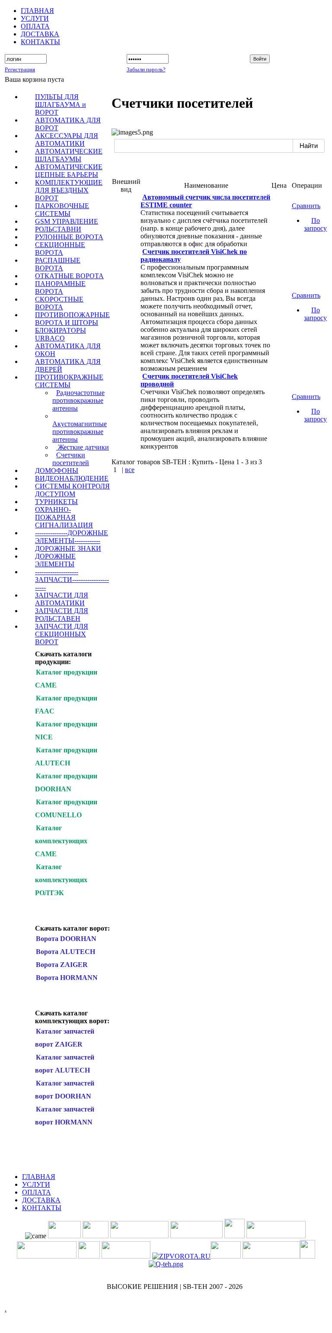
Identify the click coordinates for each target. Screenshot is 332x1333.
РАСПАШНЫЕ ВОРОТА (57, 264)
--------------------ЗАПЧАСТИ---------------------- (72, 579)
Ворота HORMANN (67, 977)
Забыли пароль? (146, 69)
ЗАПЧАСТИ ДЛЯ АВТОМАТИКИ (61, 599)
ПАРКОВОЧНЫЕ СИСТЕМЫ (62, 209)
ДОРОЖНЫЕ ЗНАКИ (68, 548)
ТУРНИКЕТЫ (56, 501)
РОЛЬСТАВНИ (58, 229)
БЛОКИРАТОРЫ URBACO (60, 334)
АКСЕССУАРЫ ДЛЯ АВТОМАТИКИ (66, 139)
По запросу (315, 224)
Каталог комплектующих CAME (61, 841)
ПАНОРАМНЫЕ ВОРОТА (60, 287)
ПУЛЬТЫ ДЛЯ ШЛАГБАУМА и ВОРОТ (60, 104)
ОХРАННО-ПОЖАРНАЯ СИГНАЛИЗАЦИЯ (64, 517)
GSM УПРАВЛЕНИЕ (66, 221)
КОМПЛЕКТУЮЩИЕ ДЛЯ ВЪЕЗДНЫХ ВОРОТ (68, 190)
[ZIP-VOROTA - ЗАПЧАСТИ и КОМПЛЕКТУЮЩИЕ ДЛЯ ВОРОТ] (181, 1256)
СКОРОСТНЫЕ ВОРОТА (59, 303)
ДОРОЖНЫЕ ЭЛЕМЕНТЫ (55, 560)
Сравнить (306, 205)
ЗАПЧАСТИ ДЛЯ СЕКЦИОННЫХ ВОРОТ (61, 634)
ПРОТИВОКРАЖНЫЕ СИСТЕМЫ (69, 381)
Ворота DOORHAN (66, 938)
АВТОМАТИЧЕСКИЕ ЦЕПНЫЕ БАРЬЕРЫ (68, 170)
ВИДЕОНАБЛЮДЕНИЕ (72, 478)
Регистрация (20, 69)
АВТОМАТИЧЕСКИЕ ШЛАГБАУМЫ (68, 155)
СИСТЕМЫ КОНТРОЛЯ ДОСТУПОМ (72, 490)
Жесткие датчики (82, 447)
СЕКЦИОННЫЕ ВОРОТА (60, 248)
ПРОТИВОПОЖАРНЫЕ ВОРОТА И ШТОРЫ (72, 318)
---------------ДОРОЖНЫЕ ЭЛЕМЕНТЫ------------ (71, 536)
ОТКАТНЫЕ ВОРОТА (69, 275)
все (129, 469)
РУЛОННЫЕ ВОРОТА (69, 237)
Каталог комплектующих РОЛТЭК (61, 879)
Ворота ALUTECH (65, 951)
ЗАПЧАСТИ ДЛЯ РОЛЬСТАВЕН (61, 614)
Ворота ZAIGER (62, 964)
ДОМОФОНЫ (56, 470)
